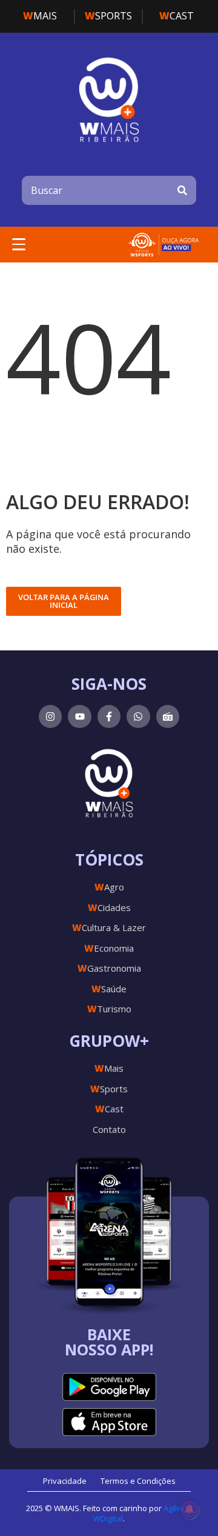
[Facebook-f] (109, 716)
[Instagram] (50, 716)
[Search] (182, 190)
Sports (108, 15)
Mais (40, 15)
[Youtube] (79, 716)
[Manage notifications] (189, 1509)
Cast (176, 15)
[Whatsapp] (138, 716)
